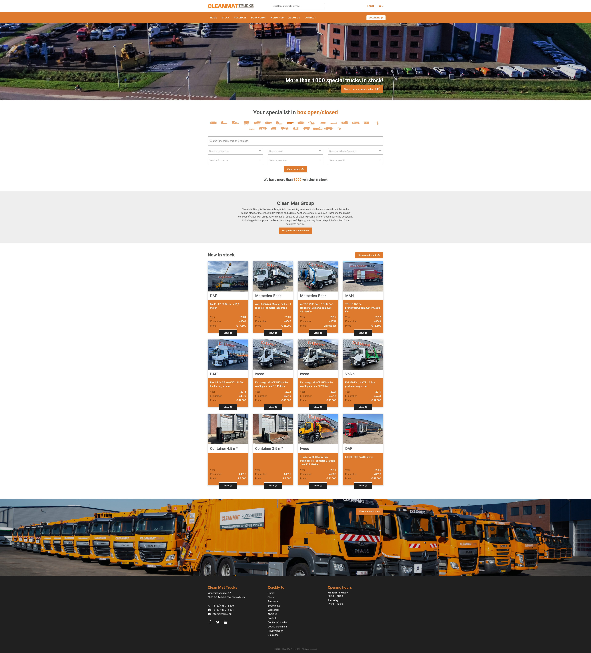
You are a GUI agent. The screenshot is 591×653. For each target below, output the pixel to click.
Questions (374, 18)
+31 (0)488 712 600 (223, 605)
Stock (225, 17)
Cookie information (278, 622)
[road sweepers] (246, 124)
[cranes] (377, 124)
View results (294, 169)
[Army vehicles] (306, 129)
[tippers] (268, 124)
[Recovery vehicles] (317, 129)
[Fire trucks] (284, 129)
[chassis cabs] (224, 124)
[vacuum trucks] (257, 124)
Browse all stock (367, 255)
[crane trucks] (301, 124)
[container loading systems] (252, 129)
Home (213, 17)
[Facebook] (210, 622)
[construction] (312, 124)
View (226, 332)
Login (370, 6)
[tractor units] (279, 124)
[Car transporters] (263, 129)
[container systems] (235, 124)
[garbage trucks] (213, 124)
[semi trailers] (334, 124)
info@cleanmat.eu (221, 614)
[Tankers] (328, 129)
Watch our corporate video (359, 89)
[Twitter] (218, 622)
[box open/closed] (290, 124)
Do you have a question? (295, 230)
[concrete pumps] (355, 124)
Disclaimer (273, 634)
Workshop (277, 17)
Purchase (240, 17)
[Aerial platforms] (295, 129)
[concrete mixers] (345, 124)
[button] (381, 6)
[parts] (339, 129)
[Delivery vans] (274, 129)
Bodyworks (258, 17)
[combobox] (298, 6)
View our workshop (369, 511)
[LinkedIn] (226, 622)
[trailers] (323, 124)
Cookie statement (277, 626)
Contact (310, 17)
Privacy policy (275, 630)
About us (294, 17)
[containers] (366, 124)
